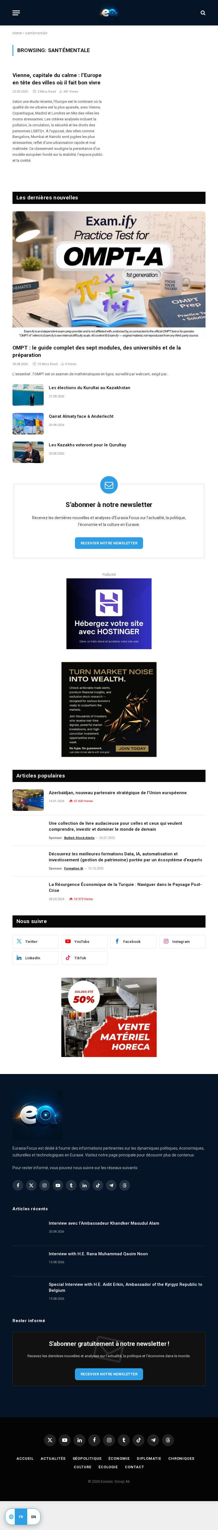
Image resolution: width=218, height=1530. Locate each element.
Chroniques (181, 1458)
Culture (82, 1467)
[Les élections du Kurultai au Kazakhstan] (28, 395)
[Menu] (16, 13)
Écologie (108, 1467)
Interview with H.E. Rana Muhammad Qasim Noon (98, 1253)
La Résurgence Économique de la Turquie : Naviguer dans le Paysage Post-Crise (125, 887)
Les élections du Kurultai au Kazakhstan (89, 387)
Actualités (53, 1458)
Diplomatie (149, 1458)
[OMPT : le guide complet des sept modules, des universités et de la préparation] (109, 275)
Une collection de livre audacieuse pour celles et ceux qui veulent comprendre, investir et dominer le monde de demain (115, 826)
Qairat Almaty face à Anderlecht (81, 416)
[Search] (203, 13)
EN (33, 1517)
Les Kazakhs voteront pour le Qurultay (87, 445)
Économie (118, 1458)
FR (21, 1517)
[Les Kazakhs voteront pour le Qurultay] (28, 452)
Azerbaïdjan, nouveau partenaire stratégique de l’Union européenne (118, 792)
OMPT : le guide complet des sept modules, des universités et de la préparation (96, 351)
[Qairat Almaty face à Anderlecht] (28, 423)
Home (17, 33)
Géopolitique (87, 1458)
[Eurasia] (109, 12)
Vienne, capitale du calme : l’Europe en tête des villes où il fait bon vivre (57, 79)
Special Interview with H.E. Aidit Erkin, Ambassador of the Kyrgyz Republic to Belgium (125, 1287)
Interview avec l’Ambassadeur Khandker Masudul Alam (104, 1223)
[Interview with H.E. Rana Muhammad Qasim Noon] (28, 1261)
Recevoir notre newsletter (109, 543)
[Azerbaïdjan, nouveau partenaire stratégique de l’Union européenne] (28, 800)
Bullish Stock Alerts (79, 838)
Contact (134, 1467)
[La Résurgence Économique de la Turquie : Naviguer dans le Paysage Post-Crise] (28, 892)
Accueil (24, 1458)
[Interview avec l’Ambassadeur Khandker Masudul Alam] (28, 1230)
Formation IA (73, 868)
